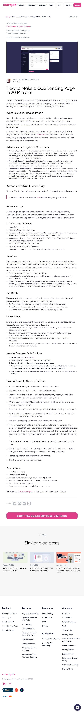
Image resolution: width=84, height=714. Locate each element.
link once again (25, 491)
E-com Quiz (6, 618)
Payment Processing (30, 613)
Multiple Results (28, 628)
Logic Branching (28, 644)
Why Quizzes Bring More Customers (18, 27)
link (38, 197)
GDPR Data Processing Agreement (71, 640)
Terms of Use (67, 630)
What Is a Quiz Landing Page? (17, 23)
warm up (41, 134)
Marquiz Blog (47, 613)
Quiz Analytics (27, 639)
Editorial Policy (68, 654)
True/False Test (8, 622)
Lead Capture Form (10, 626)
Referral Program (69, 622)
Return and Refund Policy (69, 659)
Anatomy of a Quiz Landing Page (18, 30)
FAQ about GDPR (69, 645)
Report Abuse (67, 669)
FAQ (44, 622)
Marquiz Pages (8, 630)
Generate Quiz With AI (51, 639)
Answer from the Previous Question (29, 655)
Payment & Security (70, 665)
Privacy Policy (68, 634)
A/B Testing (26, 624)
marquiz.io (30, 357)
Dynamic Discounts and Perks (29, 619)
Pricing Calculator (9, 613)
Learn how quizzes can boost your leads (42, 515)
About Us (66, 613)
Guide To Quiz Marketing (47, 644)
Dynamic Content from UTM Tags (29, 634)
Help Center (47, 618)
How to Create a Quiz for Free (16, 34)
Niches (45, 626)
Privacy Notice (68, 649)
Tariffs (64, 626)
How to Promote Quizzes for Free (17, 37)
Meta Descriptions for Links (29, 649)
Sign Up (68, 5)
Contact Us (66, 618)
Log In (77, 5)
